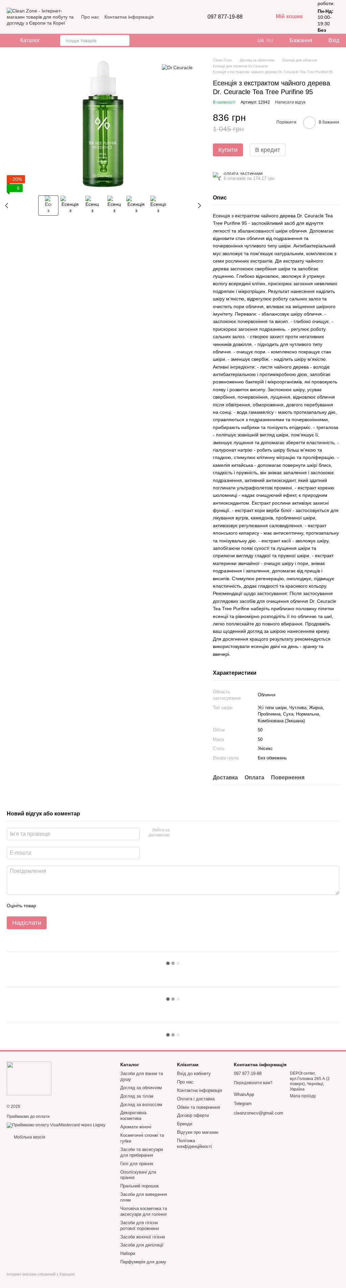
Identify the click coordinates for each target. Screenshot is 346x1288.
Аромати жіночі (135, 1126)
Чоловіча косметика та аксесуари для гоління (143, 1211)
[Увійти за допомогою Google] (188, 833)
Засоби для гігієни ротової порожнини (139, 1225)
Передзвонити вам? (253, 1082)
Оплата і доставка (196, 1098)
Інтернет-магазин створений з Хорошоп (41, 1274)
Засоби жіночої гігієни (142, 1236)
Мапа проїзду (303, 1096)
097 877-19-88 (225, 17)
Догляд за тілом (136, 1096)
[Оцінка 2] (58, 906)
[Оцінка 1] (47, 906)
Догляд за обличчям (141, 1087)
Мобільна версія (29, 1137)
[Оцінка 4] (79, 906)
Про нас (90, 17)
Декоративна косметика (133, 1115)
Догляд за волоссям (141, 1104)
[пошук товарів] (124, 40)
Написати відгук (290, 102)
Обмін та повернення (198, 1107)
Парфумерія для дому (143, 1261)
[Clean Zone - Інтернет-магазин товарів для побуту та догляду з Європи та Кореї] (29, 1078)
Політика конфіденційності (194, 1143)
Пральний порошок (139, 1185)
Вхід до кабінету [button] (194, 1073)
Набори (127, 1253)
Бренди (184, 1123)
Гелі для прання (136, 1163)
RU (270, 40)
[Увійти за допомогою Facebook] (177, 833)
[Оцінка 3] (69, 906)
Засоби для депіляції (142, 1244)
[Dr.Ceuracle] (177, 67)
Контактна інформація (129, 17)
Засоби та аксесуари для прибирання (141, 1152)
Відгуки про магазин (197, 1132)
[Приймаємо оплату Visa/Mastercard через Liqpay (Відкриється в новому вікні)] (56, 1125)
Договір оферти (193, 1115)
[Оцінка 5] (90, 906)
